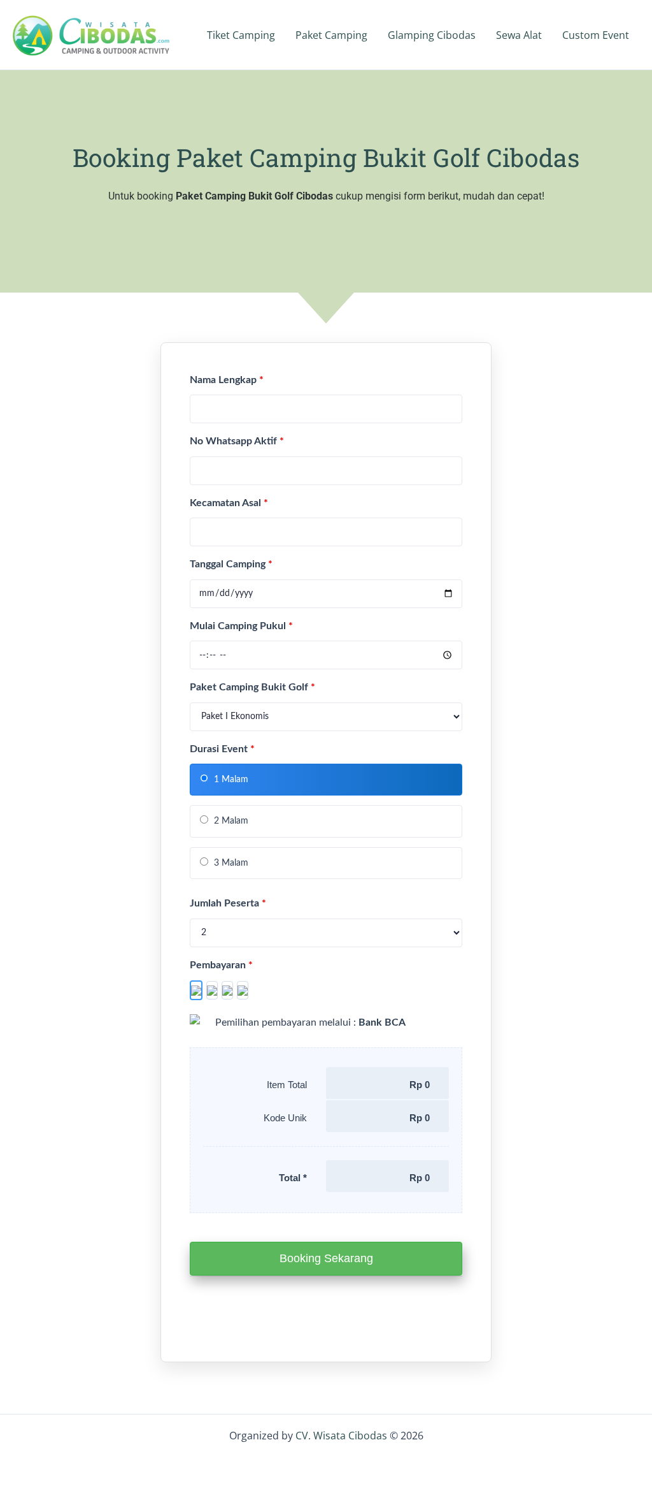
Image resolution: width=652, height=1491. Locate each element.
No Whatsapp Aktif (237, 441)
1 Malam (229, 779)
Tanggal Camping (231, 564)
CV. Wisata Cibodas (342, 1436)
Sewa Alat (519, 35)
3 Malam (229, 863)
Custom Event (595, 35)
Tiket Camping (241, 35)
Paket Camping (331, 35)
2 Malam (229, 821)
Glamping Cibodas (432, 35)
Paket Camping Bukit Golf (252, 687)
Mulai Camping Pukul (241, 626)
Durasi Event (222, 749)
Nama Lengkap (227, 380)
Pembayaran (221, 965)
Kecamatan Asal (229, 503)
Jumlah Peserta (228, 903)
